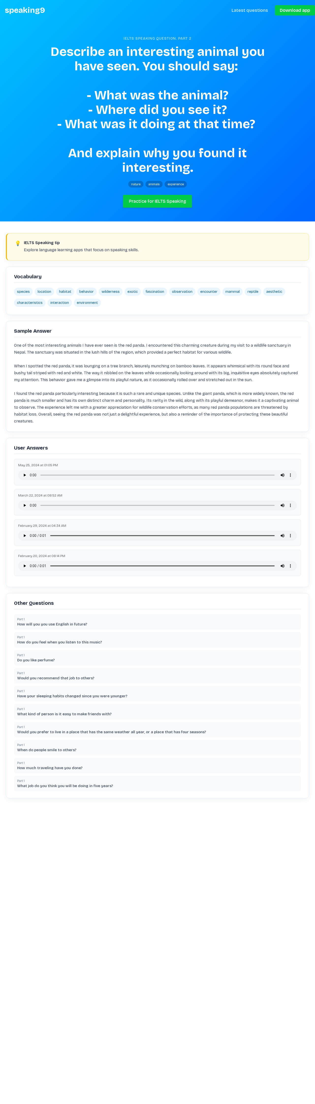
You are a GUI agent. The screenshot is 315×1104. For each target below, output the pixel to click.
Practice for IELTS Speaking (157, 201)
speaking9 (25, 10)
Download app (295, 10)
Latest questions (250, 10)
